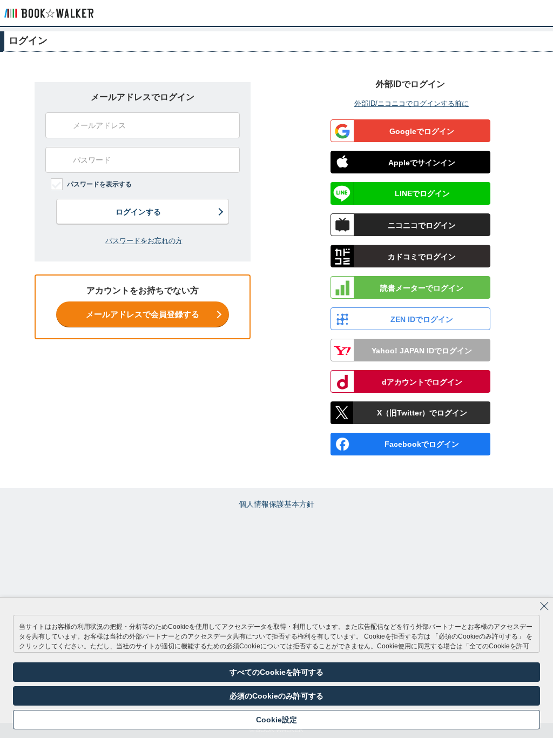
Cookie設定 (276, 719)
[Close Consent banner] (544, 606)
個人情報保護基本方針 (276, 504)
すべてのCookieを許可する (276, 672)
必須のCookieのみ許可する (276, 696)
